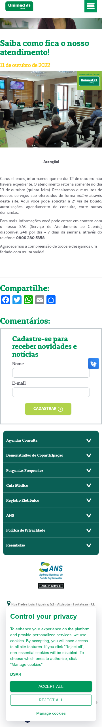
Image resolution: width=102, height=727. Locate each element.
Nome (18, 363)
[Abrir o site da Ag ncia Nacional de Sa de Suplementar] (51, 575)
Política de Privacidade (25, 530)
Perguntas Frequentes (24, 470)
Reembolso (15, 545)
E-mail (19, 383)
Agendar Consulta (21, 440)
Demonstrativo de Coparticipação (34, 455)
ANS (10, 515)
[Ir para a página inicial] (43, 6)
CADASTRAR (44, 408)
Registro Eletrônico (22, 500)
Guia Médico (17, 485)
